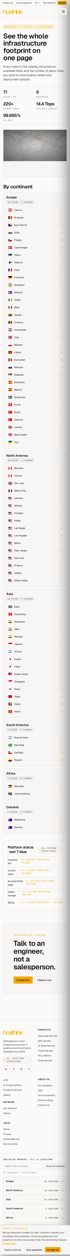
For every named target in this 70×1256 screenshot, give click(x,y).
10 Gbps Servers (46, 1045)
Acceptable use (11, 1138)
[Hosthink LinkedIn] (6, 1069)
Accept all (53, 1249)
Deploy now (44, 980)
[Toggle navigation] (63, 11)
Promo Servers (45, 1050)
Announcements (24, 3)
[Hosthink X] (29, 1069)
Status (6, 1113)
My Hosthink (49, 3)
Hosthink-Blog (45, 1100)
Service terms (10, 1143)
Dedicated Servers (47, 1035)
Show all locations (55, 1166)
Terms (6, 1129)
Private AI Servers (12, 1089)
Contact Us (8, 3)
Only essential (34, 1249)
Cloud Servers (45, 1060)
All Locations (44, 1055)
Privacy (7, 1134)
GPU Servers (44, 1040)
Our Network (10, 1108)
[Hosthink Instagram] (21, 1069)
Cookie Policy (9, 1243)
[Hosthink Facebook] (14, 1069)
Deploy (62, 3)
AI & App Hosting (12, 1085)
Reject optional (12, 1249)
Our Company (45, 1085)
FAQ (40, 1090)
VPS (5, 1080)
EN (36, 3)
